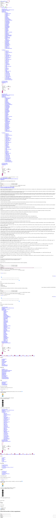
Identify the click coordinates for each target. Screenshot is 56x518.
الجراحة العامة (6, 422)
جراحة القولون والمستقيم (8, 52)
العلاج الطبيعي (7, 72)
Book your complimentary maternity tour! (12, 178)
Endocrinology (7, 105)
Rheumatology (7, 126)
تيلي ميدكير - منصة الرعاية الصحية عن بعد (7, 467)
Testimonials (3, 362)
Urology (6, 129)
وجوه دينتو (6, 53)
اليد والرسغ (6, 69)
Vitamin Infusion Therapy (5, 378)
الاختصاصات (3, 457)
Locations (3, 360)
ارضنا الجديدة (4, 459)
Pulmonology (7, 42)
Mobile (1, 185)
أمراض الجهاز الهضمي (8, 59)
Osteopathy (5, 328)
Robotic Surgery (7, 43)
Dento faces (6, 17)
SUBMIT (2, 517)
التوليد (6, 65)
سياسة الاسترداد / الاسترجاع (6, 473)
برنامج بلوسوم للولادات (5, 465)
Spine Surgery (7, 45)
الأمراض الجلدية (7, 54)
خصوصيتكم (54, 296)
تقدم (4, 509)
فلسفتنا (7, 440)
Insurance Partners (4, 361)
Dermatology (7, 102)
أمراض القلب (7, 51)
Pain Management (7, 121)
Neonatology (7, 30)
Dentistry (6, 16)
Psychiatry (5, 335)
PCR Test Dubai (4, 376)
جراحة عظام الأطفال (6, 431)
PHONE (1, 515)
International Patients (4, 365)
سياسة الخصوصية (4, 472)
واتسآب (13, 355)
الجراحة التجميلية (7, 73)
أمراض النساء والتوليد (8, 66)
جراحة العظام (7, 68)
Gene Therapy (7, 108)
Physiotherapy (7, 123)
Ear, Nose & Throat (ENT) (8, 20)
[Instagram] (3, 404)
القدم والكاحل (5, 429)
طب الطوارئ (7, 56)
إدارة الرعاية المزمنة (5, 464)
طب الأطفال (7, 71)
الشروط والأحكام (4, 471)
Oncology (6, 32)
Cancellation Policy (4, 384)
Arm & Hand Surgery (8, 13)
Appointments (17, 355)
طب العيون (6, 150)
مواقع (6, 81)
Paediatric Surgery (7, 37)
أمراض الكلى (7, 63)
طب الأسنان (5, 415)
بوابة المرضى (4, 466)
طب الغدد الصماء (7, 57)
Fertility (5, 319)
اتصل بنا (3, 460)
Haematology (7, 25)
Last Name (2, 184)
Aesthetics (6, 12)
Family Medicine (7, 21)
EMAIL (1, 514)
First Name (2, 183)
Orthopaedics (7, 34)
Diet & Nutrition (7, 18)
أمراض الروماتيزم (7, 75)
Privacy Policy (4, 383)
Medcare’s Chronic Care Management (7, 370)
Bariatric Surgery (7, 98)
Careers (3, 363)
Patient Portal (9, 355)
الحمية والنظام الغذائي (8, 55)
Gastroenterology (7, 22)
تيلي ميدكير (7, 10)
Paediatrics (6, 36)
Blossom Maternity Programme (6, 371)
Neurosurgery (7, 29)
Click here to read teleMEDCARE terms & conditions (7, 187)
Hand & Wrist (5, 330)
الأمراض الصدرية (7, 74)
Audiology (6, 14)
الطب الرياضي (7, 77)
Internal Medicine (7, 111)
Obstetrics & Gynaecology (8, 116)
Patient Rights (4, 382)
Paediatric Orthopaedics (8, 35)
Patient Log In (4, 372)
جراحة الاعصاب (7, 64)
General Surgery (7, 107)
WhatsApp (25, 355)
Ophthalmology (7, 33)
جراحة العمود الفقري (8, 76)
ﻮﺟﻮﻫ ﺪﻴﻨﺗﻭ (6, 136)
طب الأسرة (6, 58)
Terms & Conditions (4, 381)
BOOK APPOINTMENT (3, 178)
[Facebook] (3, 492)
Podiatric (5, 332)
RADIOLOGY (2, 179)
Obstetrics (6, 31)
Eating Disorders (6, 317)
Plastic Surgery (7, 41)
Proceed (2, 509)
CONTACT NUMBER (2, 292)
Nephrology (6, 28)
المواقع (3, 458)
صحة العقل (6, 62)
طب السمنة (6, 50)
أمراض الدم (6, 143)
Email (1, 186)
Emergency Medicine (8, 19)
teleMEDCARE (4, 374)
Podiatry (6, 38)
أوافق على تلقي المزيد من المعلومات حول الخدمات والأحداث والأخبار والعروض (11, 481)
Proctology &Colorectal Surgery (7, 40)
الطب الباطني (7, 61)
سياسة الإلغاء (4, 474)
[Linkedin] (3, 406)
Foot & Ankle (5, 329)
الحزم (34, 355)
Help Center (3, 364)
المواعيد (21, 355)
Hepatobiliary (7, 24)
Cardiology (6, 15)
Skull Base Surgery (7, 44)
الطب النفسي (5, 434)
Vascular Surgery (7, 47)
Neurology (6, 113)
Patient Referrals (4, 373)
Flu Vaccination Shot (4, 375)
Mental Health (7, 27)
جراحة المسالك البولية (8, 160)
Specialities (3, 359)
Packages (3, 355)
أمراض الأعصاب (6, 425)
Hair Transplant (7, 110)
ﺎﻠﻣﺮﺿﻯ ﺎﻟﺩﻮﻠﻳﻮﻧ (4, 461)
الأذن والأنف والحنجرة (8, 139)
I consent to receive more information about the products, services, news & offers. (11, 391)
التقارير (28, 355)
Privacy (2, 295)
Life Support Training (5, 369)
